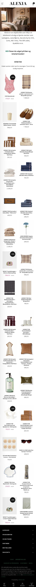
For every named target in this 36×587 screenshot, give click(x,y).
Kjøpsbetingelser (20, 559)
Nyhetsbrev (23, 563)
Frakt (12, 559)
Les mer (18, 575)
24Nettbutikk (21, 580)
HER (7, 51)
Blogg (30, 563)
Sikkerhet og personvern (11, 563)
